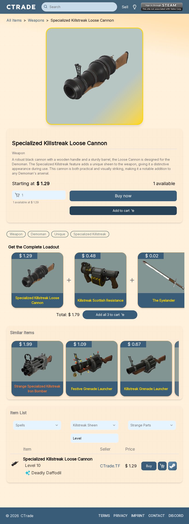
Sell (125, 7)
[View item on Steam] (172, 466)
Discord (176, 516)
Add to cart (121, 211)
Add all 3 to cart (108, 315)
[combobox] (37, 425)
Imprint (138, 516)
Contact (156, 516)
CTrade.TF (110, 465)
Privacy (120, 516)
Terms (104, 516)
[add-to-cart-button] (162, 466)
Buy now (123, 195)
